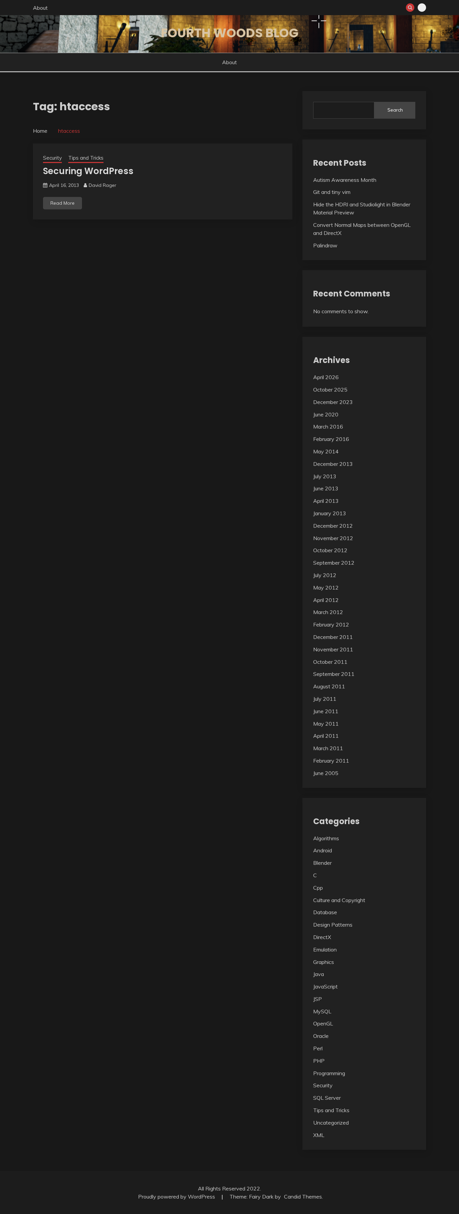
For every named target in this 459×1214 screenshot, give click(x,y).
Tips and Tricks (85, 158)
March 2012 (328, 612)
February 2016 (331, 439)
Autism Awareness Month (344, 179)
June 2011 (325, 711)
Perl (318, 1048)
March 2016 (328, 426)
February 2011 (331, 760)
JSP (317, 999)
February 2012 (331, 624)
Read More (62, 203)
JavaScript (325, 986)
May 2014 (326, 451)
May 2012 (326, 587)
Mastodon (422, 7)
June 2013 (325, 488)
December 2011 (333, 637)
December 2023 (333, 402)
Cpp (318, 887)
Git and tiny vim (331, 192)
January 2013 (329, 513)
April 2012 (326, 600)
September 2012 (333, 562)
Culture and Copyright (339, 900)
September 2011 (333, 674)
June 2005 (325, 773)
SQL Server (327, 1097)
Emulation (325, 949)
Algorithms (326, 838)
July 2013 (324, 476)
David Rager (102, 185)
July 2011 (324, 698)
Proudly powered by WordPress (177, 1196)
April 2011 (326, 735)
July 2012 (324, 575)
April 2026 (326, 377)
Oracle (321, 1036)
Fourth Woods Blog (229, 33)
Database (325, 912)
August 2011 (329, 686)
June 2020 (325, 414)
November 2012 (333, 538)
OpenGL (323, 1023)
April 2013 (326, 500)
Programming (329, 1073)
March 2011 (328, 748)
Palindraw (325, 245)
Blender (322, 862)
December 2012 (333, 525)
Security (52, 158)
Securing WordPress (88, 171)
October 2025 (330, 389)
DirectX (322, 937)
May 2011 (326, 723)
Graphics (323, 962)
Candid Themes (303, 1196)
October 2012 (330, 550)
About (40, 7)
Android (322, 850)
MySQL (322, 1011)
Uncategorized (331, 1122)
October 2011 (330, 661)
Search (395, 110)
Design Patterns (332, 924)
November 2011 (333, 649)
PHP (319, 1060)
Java (318, 974)
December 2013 (333, 463)
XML (318, 1135)
